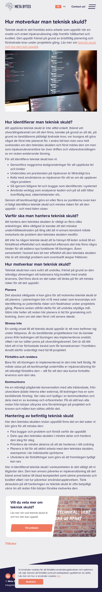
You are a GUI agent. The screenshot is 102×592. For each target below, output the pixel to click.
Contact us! (78, 6)
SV (58, 6)
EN (64, 6)
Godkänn (31, 581)
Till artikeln (32, 528)
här (58, 576)
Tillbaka (10, 544)
